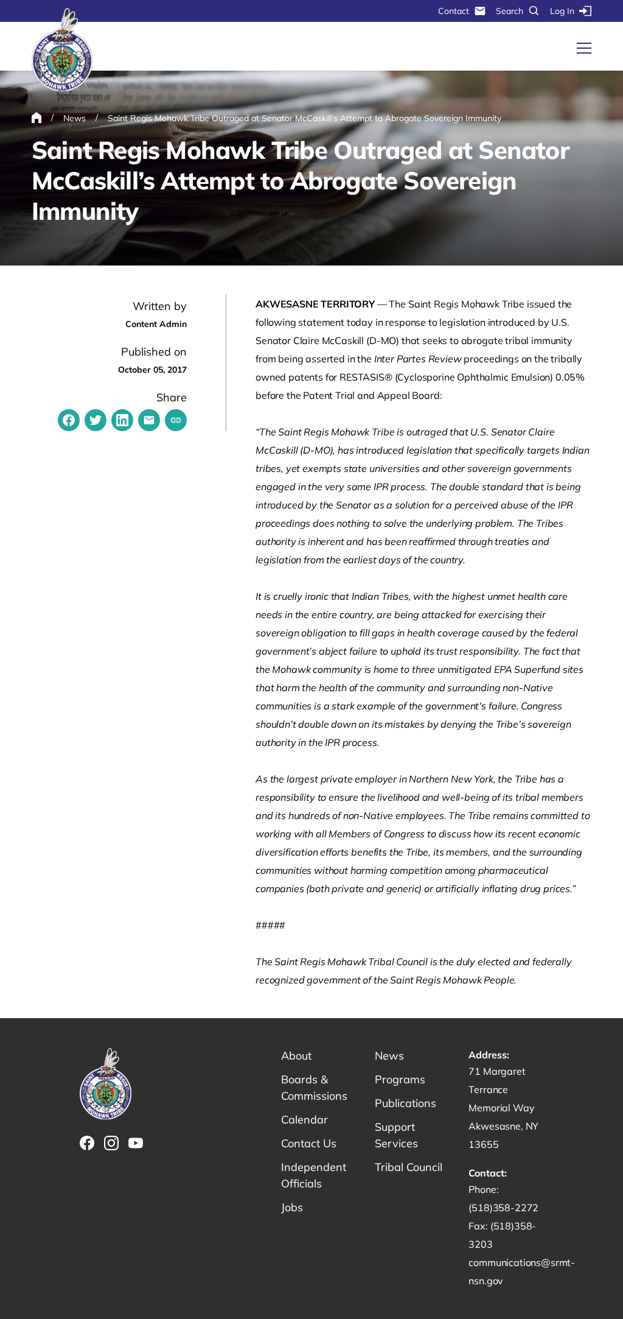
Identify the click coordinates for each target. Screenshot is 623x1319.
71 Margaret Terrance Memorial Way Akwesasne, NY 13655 (503, 1107)
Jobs (292, 1207)
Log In (562, 10)
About (296, 1056)
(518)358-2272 (503, 1207)
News (389, 1056)
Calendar (304, 1120)
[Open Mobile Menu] (584, 48)
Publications (405, 1103)
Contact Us (308, 1143)
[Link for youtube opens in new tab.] (135, 1143)
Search (509, 10)
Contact (453, 10)
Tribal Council (408, 1167)
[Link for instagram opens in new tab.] (111, 1143)
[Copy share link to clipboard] (176, 420)
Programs (400, 1079)
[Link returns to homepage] (62, 50)
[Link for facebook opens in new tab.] (87, 1143)
